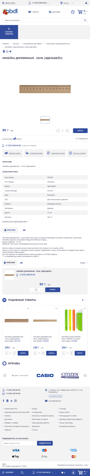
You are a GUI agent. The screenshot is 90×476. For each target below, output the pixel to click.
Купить (80, 131)
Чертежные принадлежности (58, 44)
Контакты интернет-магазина (17, 426)
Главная (5, 44)
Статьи (35, 430)
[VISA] (15, 450)
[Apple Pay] (15, 456)
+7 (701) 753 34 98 (13, 393)
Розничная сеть (11, 409)
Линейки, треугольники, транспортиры (21, 47)
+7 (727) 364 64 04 (39, 3)
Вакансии (36, 426)
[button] (82, 299)
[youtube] (11, 401)
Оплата (8, 416)
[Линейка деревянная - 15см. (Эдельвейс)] (45, 89)
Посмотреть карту (55, 396)
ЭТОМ (47, 254)
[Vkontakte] (7, 401)
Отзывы (63, 409)
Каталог (16, 44)
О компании (37, 412)
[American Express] (73, 450)
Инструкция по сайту (68, 416)
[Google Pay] (44, 456)
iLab (86, 465)
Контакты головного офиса (43, 416)
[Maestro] (44, 450)
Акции (34, 409)
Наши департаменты (40, 423)
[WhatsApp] (7, 51)
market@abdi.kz (55, 401)
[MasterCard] (74, 456)
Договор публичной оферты (71, 419)
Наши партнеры (66, 423)
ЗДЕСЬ (36, 256)
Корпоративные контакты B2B (17, 412)
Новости (8, 430)
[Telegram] (10, 51)
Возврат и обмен (11, 423)
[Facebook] (3, 401)
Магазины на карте (40, 419)
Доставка (8, 419)
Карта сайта (64, 412)
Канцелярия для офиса (32, 44)
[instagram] (15, 401)
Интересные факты (67, 426)
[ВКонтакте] (3, 51)
